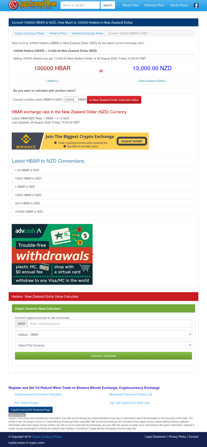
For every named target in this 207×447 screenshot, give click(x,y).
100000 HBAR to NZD (29, 211)
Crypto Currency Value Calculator (38, 308)
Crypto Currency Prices (46, 436)
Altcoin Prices (179, 5)
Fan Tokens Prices (26, 403)
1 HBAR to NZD (25, 187)
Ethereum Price (154, 5)
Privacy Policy (177, 436)
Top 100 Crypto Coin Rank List (129, 403)
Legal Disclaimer (155, 436)
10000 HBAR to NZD (28, 178)
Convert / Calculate (103, 356)
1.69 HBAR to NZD (27, 170)
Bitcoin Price (130, 5)
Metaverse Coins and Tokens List (131, 394)
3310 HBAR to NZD (27, 203)
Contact (194, 436)
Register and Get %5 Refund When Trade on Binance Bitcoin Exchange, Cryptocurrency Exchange (84, 387)
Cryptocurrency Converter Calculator (38, 394)
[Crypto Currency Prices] (32, 5)
